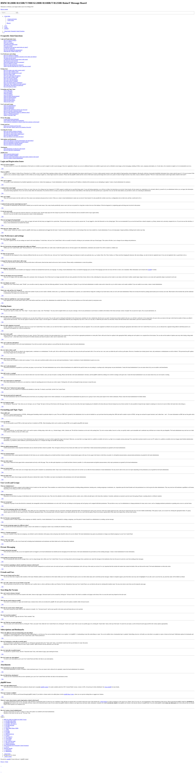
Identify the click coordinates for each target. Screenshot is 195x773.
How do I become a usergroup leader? (13, 111)
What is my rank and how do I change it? (13, 65)
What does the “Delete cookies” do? (12, 51)
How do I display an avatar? (10, 63)
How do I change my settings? (11, 55)
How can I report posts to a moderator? (13, 82)
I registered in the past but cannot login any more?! (16, 47)
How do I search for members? (11, 135)
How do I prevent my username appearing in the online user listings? (20, 56)
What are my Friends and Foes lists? (12, 126)
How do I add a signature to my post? (13, 73)
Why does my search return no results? (13, 132)
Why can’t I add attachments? (11, 80)
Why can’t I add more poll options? (12, 75)
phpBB (150, 269)
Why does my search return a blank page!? (14, 134)
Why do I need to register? (10, 40)
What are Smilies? (8, 93)
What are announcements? (10, 97)
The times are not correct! (10, 58)
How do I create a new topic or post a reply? (14, 70)
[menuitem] (12, 19)
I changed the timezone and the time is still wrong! (16, 59)
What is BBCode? (8, 90)
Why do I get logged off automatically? (13, 50)
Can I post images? (8, 94)
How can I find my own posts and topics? (14, 136)
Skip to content (4, 9)
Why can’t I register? (9, 43)
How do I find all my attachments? (12, 150)
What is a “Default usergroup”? (11, 113)
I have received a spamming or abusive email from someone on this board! (21, 122)
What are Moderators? (9, 107)
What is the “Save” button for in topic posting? (15, 84)
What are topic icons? (9, 101)
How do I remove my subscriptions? (12, 144)
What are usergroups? (9, 108)
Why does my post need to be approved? (13, 85)
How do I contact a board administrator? (13, 158)
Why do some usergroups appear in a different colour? (17, 112)
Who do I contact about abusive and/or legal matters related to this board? (21, 156)
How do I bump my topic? (10, 86)
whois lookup (103, 701)
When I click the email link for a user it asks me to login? (17, 66)
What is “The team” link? (10, 115)
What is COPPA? (8, 41)
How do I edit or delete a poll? (11, 77)
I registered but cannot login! (10, 44)
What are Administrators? (10, 105)
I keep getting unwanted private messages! (14, 120)
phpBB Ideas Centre (69, 694)
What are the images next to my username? (14, 62)
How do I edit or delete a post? (11, 71)
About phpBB (108, 687)
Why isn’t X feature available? (11, 155)
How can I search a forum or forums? (13, 131)
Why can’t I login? (8, 46)
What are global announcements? (12, 96)
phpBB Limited (44, 687)
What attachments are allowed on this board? (14, 148)
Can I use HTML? (8, 92)
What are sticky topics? (9, 99)
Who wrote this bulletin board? (11, 154)
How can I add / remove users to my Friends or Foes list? (17, 127)
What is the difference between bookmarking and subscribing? (19, 140)
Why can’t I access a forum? (10, 78)
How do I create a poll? (9, 74)
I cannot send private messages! (11, 119)
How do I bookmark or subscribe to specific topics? (16, 142)
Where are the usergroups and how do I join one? (15, 109)
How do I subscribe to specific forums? (13, 143)
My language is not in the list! (11, 60)
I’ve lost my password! (9, 48)
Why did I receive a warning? (11, 81)
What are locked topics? (9, 100)
